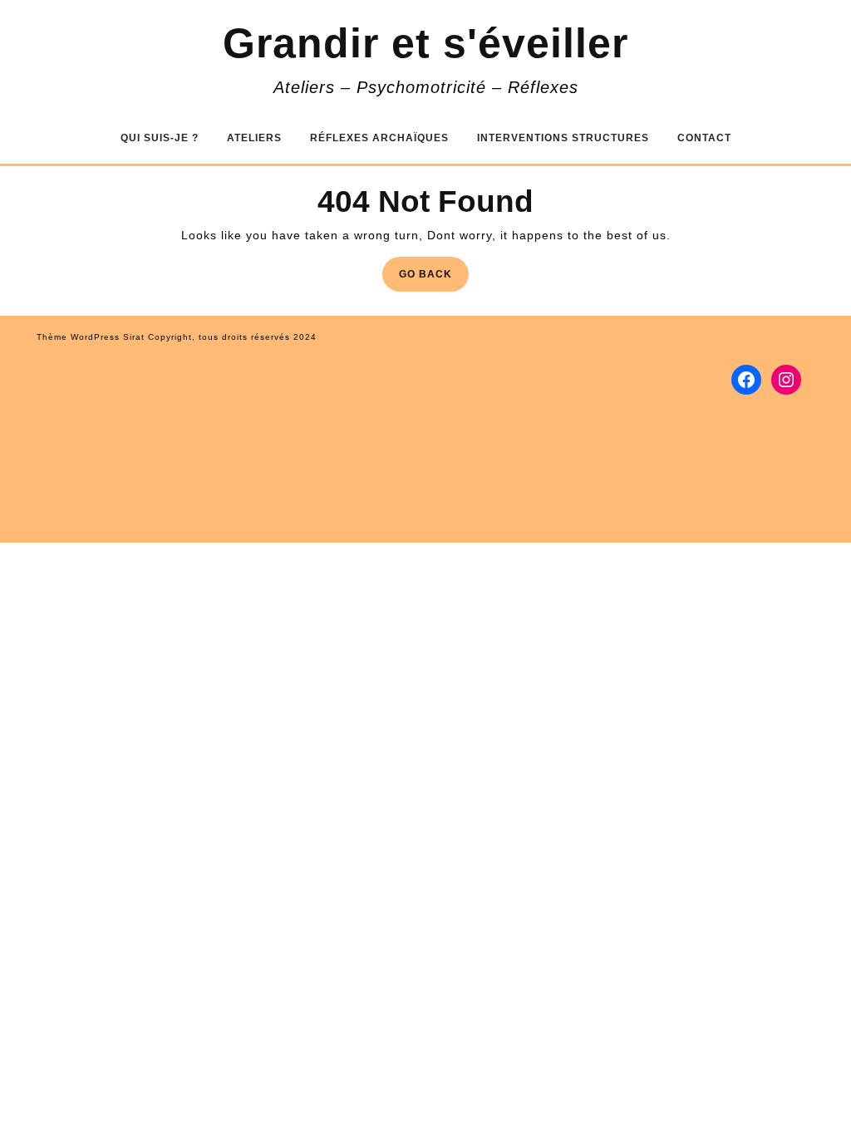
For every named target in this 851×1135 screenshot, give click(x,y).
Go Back (434, 279)
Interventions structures (563, 138)
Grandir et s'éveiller (425, 43)
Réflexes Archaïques (379, 138)
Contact (704, 138)
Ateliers (254, 138)
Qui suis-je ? (160, 138)
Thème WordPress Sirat (91, 336)
